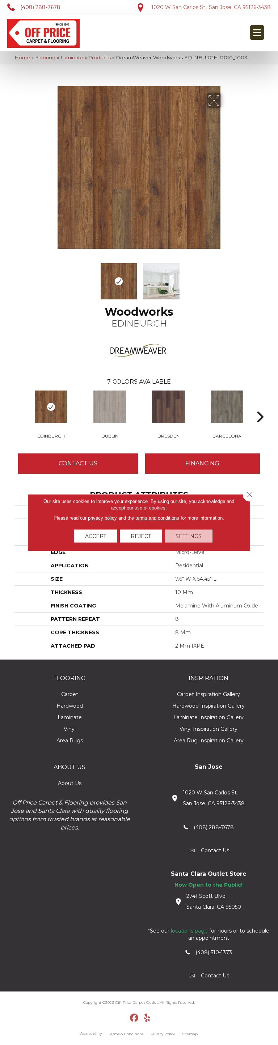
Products (99, 57)
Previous (52, 277)
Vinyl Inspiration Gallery (208, 729)
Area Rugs (69, 740)
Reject (141, 536)
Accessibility (91, 1033)
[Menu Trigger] (257, 32)
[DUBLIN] (109, 407)
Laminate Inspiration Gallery (208, 717)
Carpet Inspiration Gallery (208, 694)
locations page (189, 930)
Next (225, 277)
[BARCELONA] (227, 407)
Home (22, 57)
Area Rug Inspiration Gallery (209, 740)
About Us (69, 783)
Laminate (71, 57)
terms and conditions (157, 518)
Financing (202, 463)
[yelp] (147, 1018)
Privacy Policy (163, 1034)
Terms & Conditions (126, 1034)
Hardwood (69, 706)
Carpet (69, 694)
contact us (215, 850)
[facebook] (134, 1018)
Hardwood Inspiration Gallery (208, 706)
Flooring (45, 57)
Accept (95, 536)
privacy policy (102, 518)
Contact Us (78, 463)
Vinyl (70, 729)
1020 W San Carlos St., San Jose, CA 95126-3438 (211, 7)
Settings (189, 536)
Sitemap (190, 1034)
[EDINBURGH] (51, 407)
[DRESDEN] (168, 407)
